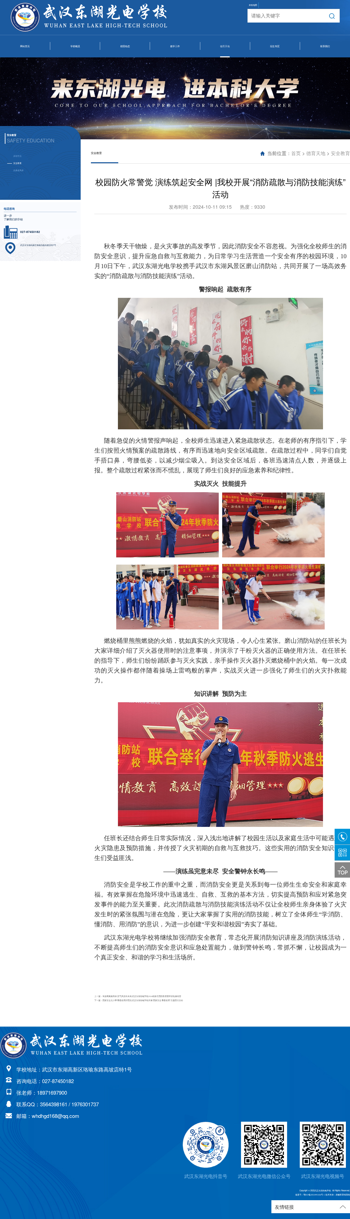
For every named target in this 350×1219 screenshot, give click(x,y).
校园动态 (125, 46)
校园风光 (75, 113)
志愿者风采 (225, 97)
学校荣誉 (75, 81)
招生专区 (275, 46)
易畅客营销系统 (343, 1195)
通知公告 (125, 97)
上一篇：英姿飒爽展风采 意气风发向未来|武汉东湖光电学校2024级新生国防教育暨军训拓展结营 (137, 996)
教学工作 (175, 46)
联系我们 (325, 46)
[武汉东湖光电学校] (72, 1045)
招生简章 (275, 65)
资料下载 (175, 97)
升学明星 (275, 81)
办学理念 (75, 97)
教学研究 (175, 81)
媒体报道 (125, 81)
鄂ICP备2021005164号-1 (314, 1195)
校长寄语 (75, 65)
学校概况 (75, 46)
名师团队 (175, 65)
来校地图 (253, 5)
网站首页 (25, 46)
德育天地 (225, 46)
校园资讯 (125, 65)
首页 (296, 153)
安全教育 (225, 81)
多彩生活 (225, 65)
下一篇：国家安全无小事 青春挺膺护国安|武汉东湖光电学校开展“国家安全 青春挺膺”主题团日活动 (138, 1000)
